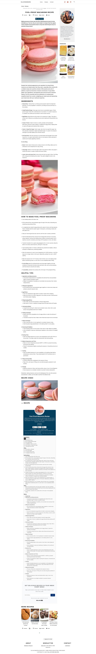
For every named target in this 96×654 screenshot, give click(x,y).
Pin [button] (40, 427)
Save (45, 427)
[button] (37, 423)
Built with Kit (39, 600)
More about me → (67, 38)
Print (35, 427)
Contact (52, 2)
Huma (41, 434)
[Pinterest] (70, 2)
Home (41, 2)
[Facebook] (65, 2)
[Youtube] (67, 2)
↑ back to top (48, 639)
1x (24, 438)
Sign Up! (43, 645)
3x (28, 438)
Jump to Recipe (40, 18)
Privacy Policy (28, 645)
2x (26, 438)
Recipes (46, 2)
